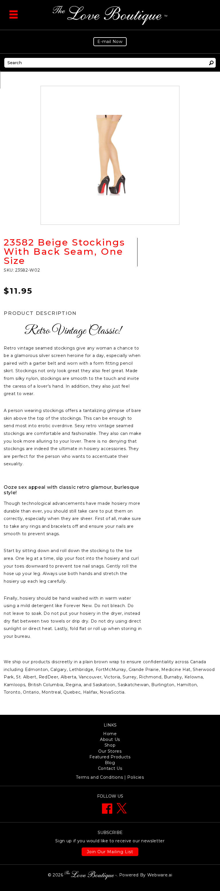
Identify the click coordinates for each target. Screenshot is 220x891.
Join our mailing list (110, 851)
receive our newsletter (109, 840)
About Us (110, 739)
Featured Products (109, 756)
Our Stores (110, 751)
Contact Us (110, 768)
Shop (110, 745)
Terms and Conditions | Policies (110, 777)
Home (110, 733)
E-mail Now (110, 41)
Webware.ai (159, 874)
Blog (110, 762)
